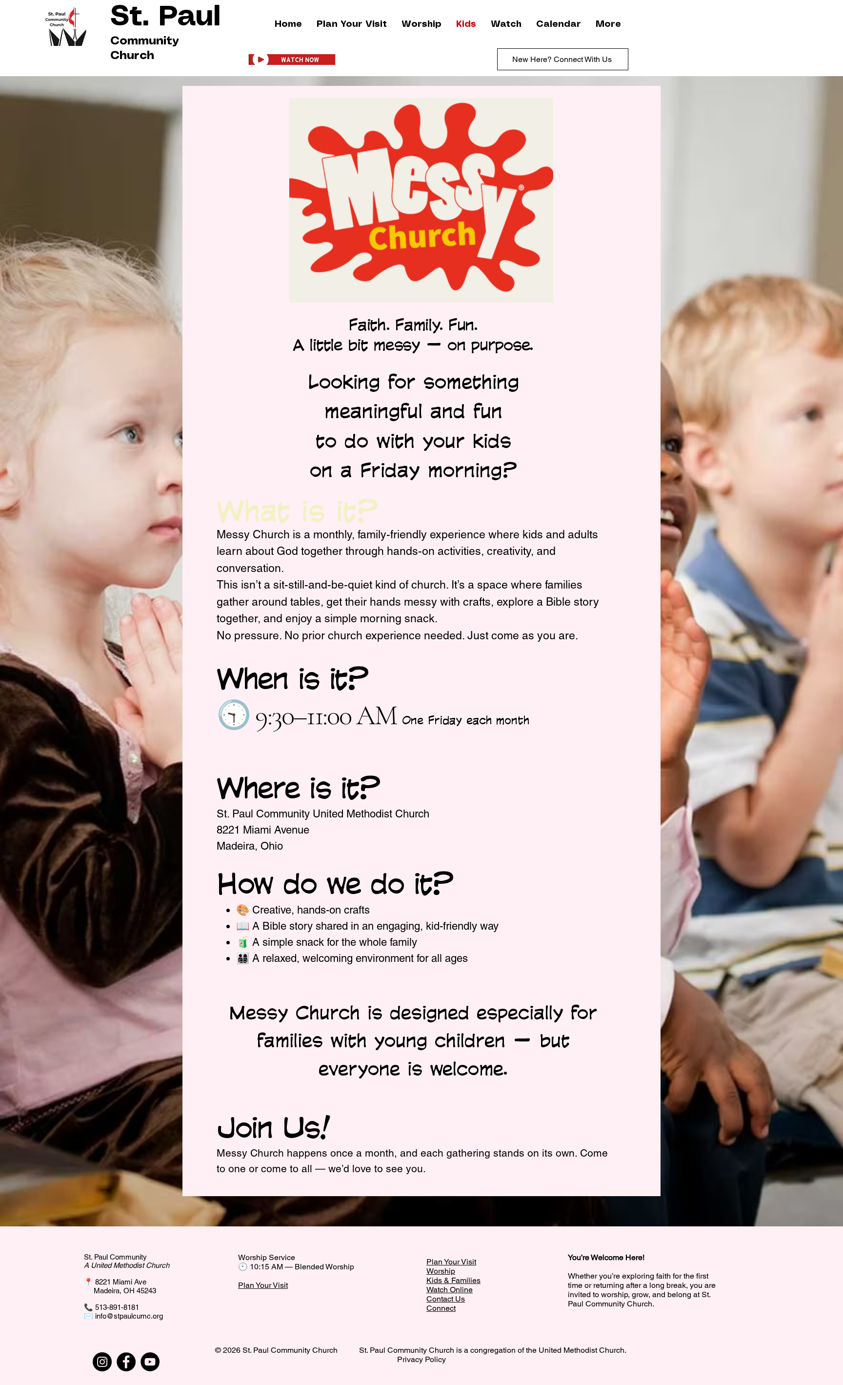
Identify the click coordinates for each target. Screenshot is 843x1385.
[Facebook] (126, 1361)
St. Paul (165, 17)
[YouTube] (150, 1361)
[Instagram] (102, 1361)
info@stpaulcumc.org (129, 1316)
